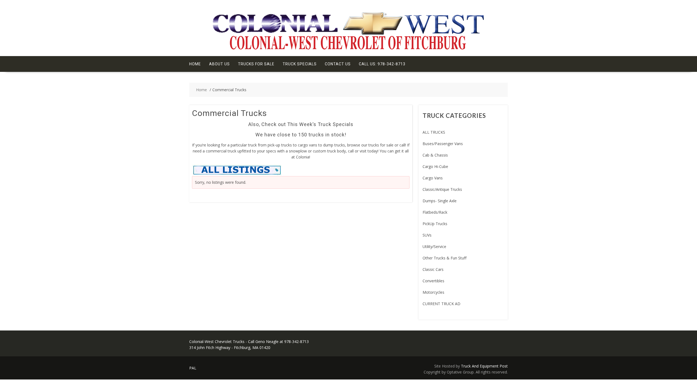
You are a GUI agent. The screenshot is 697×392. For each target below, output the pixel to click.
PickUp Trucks (435, 223)
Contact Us (338, 64)
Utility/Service (434, 246)
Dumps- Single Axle (440, 200)
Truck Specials (300, 64)
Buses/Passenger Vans (443, 143)
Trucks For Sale (256, 64)
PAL (192, 367)
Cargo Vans (433, 177)
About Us (219, 64)
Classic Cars (433, 269)
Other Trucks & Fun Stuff (444, 258)
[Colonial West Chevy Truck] (348, 49)
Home (195, 64)
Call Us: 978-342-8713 (382, 64)
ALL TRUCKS (434, 132)
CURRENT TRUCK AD (441, 303)
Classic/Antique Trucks (442, 189)
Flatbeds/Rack (435, 212)
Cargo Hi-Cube (435, 166)
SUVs (427, 235)
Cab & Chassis (435, 155)
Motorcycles (433, 292)
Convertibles (433, 280)
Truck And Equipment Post (484, 366)
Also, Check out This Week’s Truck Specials (300, 124)
